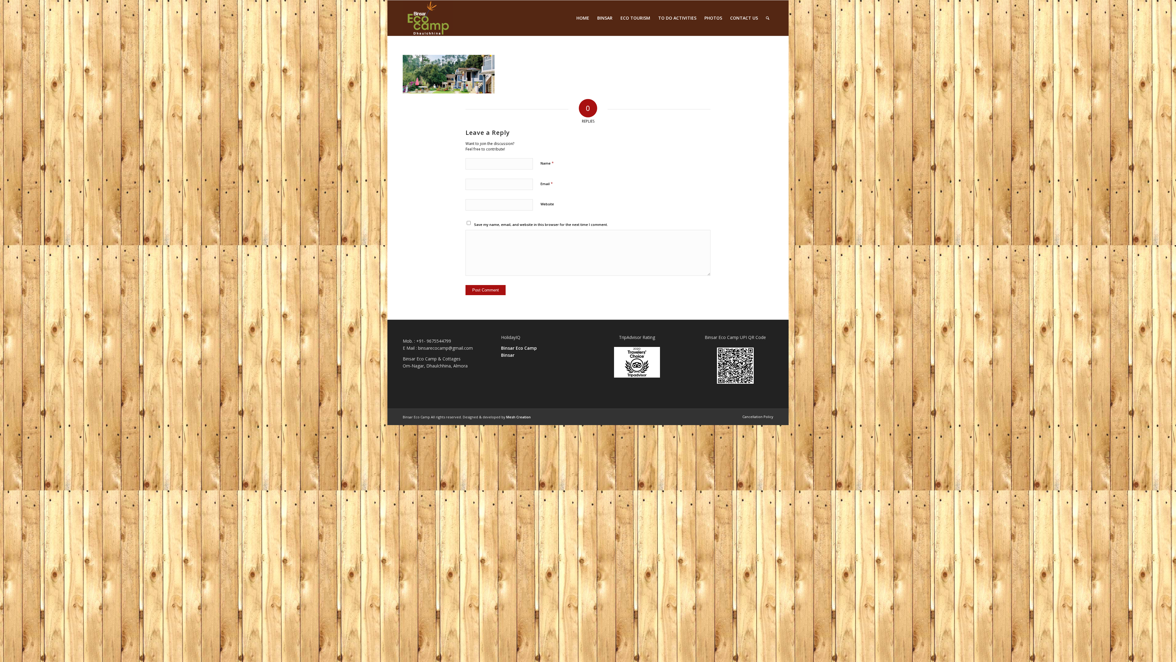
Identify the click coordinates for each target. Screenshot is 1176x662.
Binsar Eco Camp (519, 348)
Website (547, 204)
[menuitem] (582, 18)
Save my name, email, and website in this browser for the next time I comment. (541, 224)
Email (547, 183)
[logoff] (428, 18)
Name (547, 163)
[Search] (767, 18)
